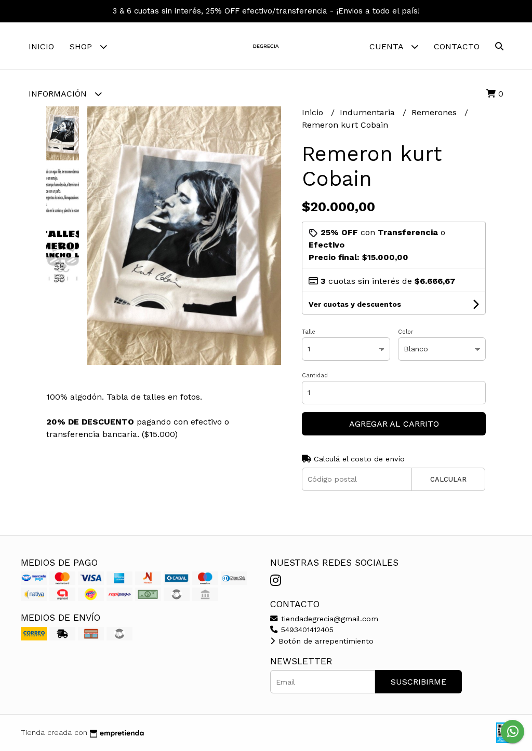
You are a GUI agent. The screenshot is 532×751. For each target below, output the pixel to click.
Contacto (457, 46)
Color (406, 332)
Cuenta (387, 46)
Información (59, 94)
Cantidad (315, 375)
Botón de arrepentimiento (325, 641)
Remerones (435, 112)
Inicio (41, 46)
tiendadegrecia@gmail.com (328, 619)
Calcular (448, 479)
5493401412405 (306, 629)
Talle (308, 332)
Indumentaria (368, 112)
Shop (82, 46)
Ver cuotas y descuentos (355, 304)
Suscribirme (418, 682)
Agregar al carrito (394, 424)
